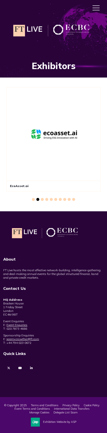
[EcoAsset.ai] (53, 134)
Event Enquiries (16, 325)
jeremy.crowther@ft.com (22, 339)
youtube (20, 368)
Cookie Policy (92, 405)
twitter (8, 368)
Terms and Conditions (44, 405)
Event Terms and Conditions (32, 408)
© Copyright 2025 (15, 405)
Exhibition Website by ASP (59, 422)
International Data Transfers (72, 408)
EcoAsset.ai (19, 186)
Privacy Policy (71, 405)
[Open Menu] (96, 7)
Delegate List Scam (66, 412)
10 (73, 199)
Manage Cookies (39, 412)
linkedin (31, 368)
